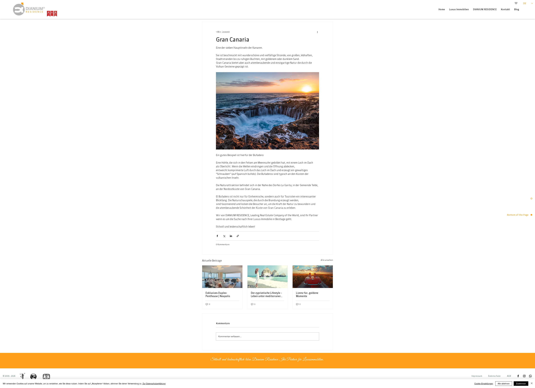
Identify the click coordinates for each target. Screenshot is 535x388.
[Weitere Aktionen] (317, 32)
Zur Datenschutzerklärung (154, 383)
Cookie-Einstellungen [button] (483, 383)
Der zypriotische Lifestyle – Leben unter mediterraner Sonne (266, 294)
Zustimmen (521, 383)
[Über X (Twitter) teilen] (224, 236)
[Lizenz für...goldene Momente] (313, 276)
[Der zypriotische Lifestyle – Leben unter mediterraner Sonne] (267, 276)
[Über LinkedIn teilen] (231, 236)
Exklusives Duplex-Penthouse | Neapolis (218, 294)
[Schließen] (531, 383)
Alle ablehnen (504, 383)
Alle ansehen (327, 260)
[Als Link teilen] (237, 236)
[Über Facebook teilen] (217, 236)
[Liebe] (516, 3)
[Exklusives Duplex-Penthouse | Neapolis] (222, 276)
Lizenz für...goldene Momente (307, 294)
